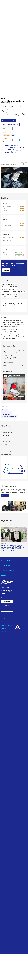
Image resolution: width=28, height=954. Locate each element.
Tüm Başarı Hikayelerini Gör (9, 524)
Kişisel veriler (4, 628)
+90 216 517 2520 (7, 597)
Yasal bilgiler (4, 631)
